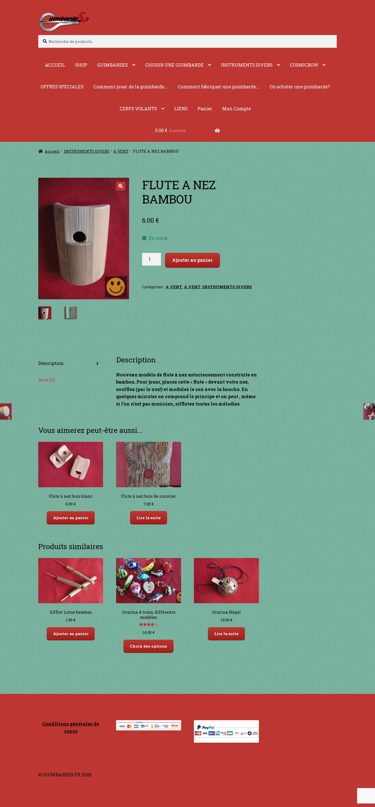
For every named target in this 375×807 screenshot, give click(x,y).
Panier (204, 109)
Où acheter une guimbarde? (300, 87)
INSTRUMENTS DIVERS (246, 65)
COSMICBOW (304, 65)
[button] (120, 186)
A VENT (121, 151)
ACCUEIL (55, 65)
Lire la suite (148, 517)
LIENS (181, 109)
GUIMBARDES (112, 65)
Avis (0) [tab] (46, 380)
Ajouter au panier (192, 260)
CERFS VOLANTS (138, 109)
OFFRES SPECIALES (62, 87)
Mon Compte (236, 109)
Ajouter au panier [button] (71, 517)
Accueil (52, 151)
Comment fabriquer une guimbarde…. (219, 87)
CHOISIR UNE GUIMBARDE (174, 65)
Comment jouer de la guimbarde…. (130, 87)
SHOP (81, 65)
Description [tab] (51, 363)
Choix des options (148, 646)
